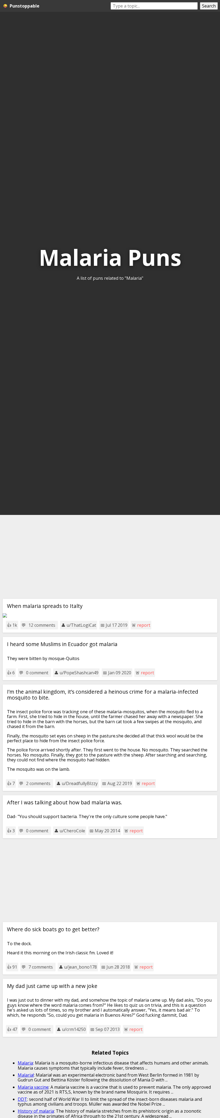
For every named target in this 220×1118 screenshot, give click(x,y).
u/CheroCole (72, 831)
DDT (22, 1099)
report (143, 625)
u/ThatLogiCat (81, 625)
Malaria (25, 1063)
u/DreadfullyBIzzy (80, 783)
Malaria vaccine (33, 1087)
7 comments (40, 967)
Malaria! (26, 1075)
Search (209, 6)
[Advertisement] (110, 556)
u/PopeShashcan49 (79, 673)
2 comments (38, 783)
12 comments (41, 625)
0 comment (37, 672)
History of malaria (36, 1111)
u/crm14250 (74, 1029)
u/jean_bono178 (80, 967)
